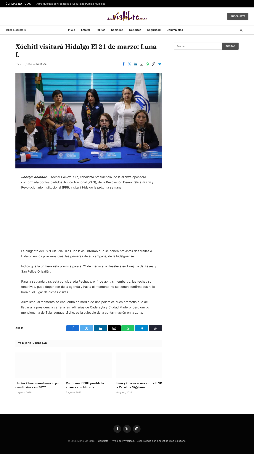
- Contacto (102, 440)
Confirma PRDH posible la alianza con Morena (85, 385)
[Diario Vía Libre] (127, 16)
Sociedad (117, 29)
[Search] (241, 30)
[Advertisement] (88, 221)
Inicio (71, 29)
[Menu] (246, 30)
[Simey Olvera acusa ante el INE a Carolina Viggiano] (139, 365)
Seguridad (154, 29)
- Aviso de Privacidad (122, 440)
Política (100, 29)
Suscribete (238, 16)
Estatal (85, 29)
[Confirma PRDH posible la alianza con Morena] (88, 365)
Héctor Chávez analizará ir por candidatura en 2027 (37, 385)
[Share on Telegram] (159, 64)
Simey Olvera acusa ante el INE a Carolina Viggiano (139, 385)
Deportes (135, 29)
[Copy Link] (153, 64)
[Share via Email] (141, 64)
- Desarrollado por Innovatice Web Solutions (160, 440)
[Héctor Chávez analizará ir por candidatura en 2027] (38, 365)
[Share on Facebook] (123, 64)
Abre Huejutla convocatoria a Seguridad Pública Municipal (71, 3)
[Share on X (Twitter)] (129, 64)
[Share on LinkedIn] (135, 64)
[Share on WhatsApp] (147, 64)
